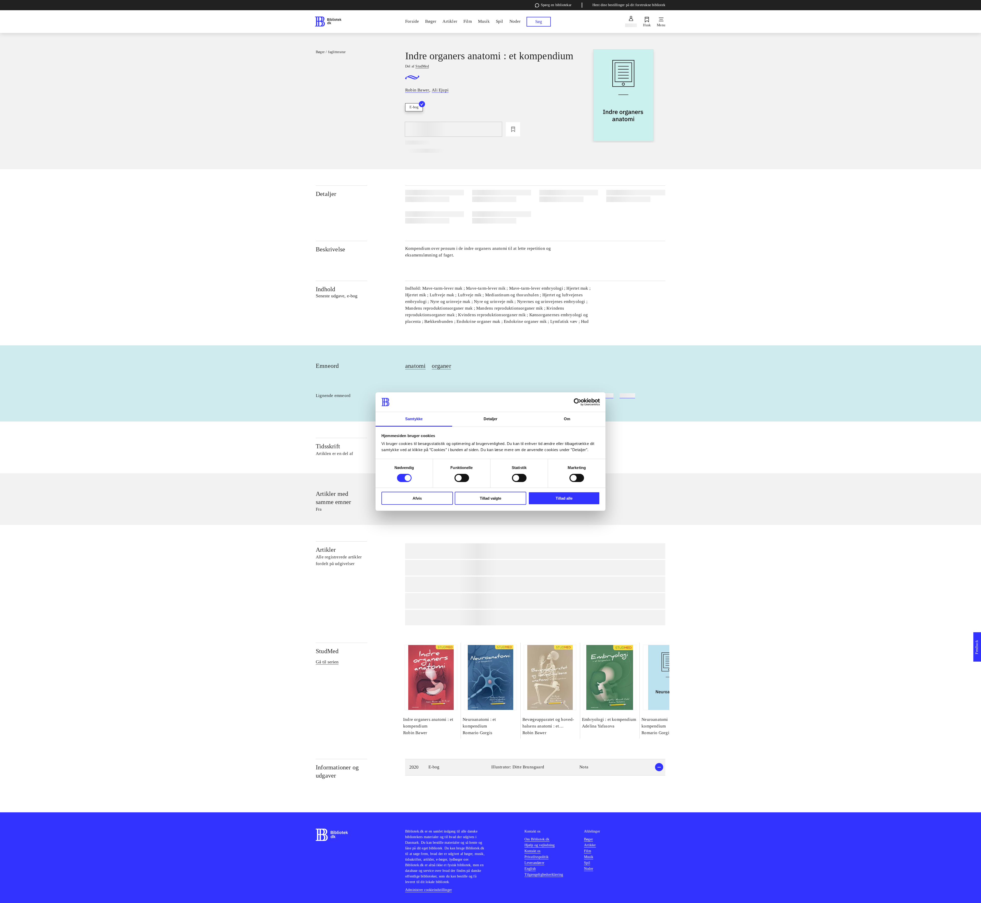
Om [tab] (567, 419)
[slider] (623, 96)
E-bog (414, 107)
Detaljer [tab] (491, 419)
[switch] (461, 478)
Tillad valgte (490, 498)
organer (441, 365)
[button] (535, 767)
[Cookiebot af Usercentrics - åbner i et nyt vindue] (577, 402)
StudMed (327, 651)
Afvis (417, 498)
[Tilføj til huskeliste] (513, 129)
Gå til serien (327, 661)
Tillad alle (564, 498)
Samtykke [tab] (414, 419)
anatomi (415, 365)
